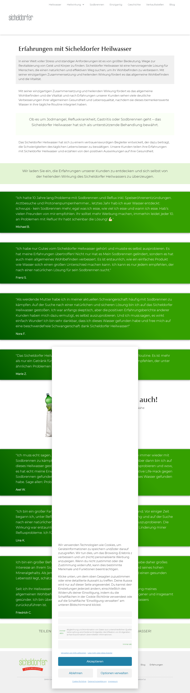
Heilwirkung (74, 4)
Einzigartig (116, 4)
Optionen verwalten (114, 673)
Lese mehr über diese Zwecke (100, 653)
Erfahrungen (156, 664)
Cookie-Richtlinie (79, 681)
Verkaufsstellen (155, 4)
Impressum (113, 681)
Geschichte (134, 4)
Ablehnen (75, 673)
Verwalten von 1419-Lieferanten (73, 653)
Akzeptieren (95, 661)
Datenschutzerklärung (97, 681)
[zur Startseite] (21, 17)
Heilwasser (55, 4)
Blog (172, 4)
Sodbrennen (97, 4)
